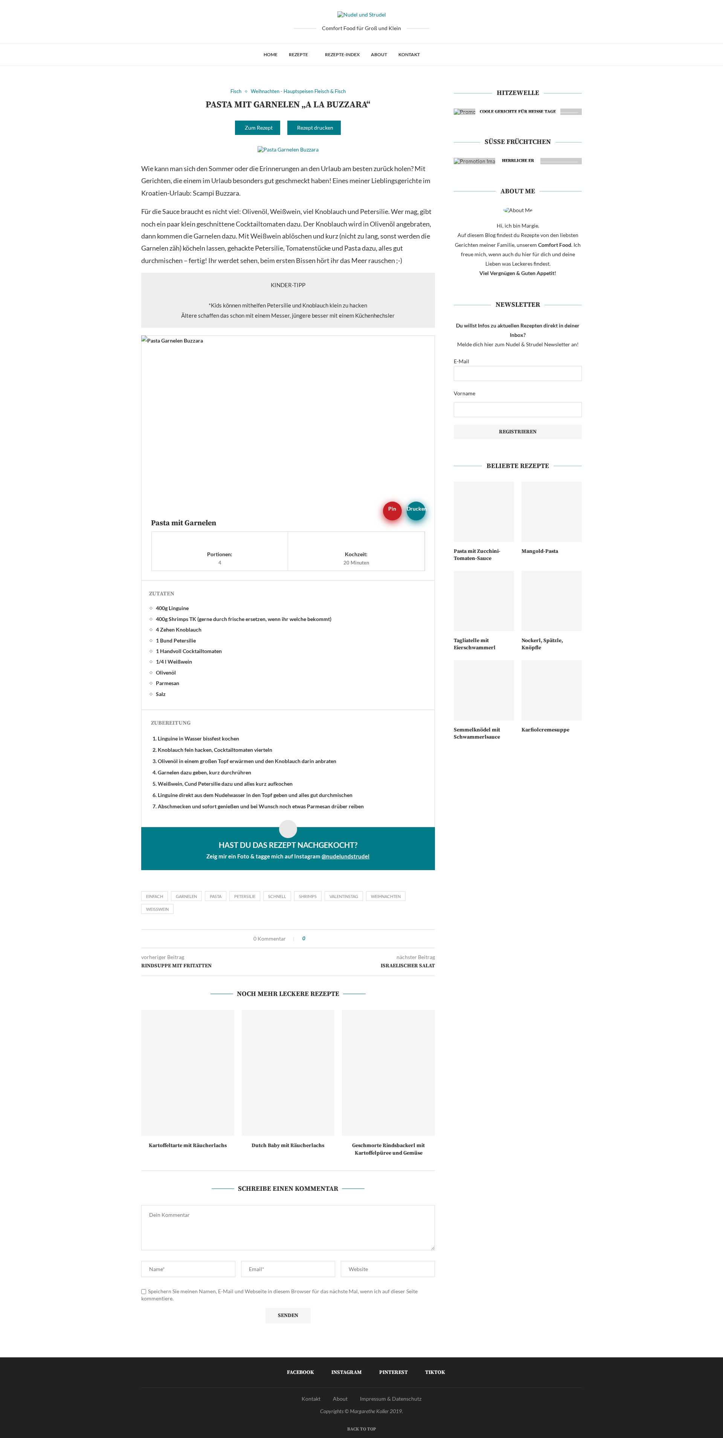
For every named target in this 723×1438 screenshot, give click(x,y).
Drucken (416, 508)
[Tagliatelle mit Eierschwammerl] (484, 601)
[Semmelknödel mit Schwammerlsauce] (484, 690)
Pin (392, 508)
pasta (215, 896)
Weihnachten (386, 896)
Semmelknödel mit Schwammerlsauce (477, 734)
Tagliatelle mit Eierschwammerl (475, 644)
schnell (277, 896)
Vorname (464, 393)
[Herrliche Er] (518, 161)
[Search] (456, 55)
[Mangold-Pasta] (552, 512)
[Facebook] (433, 55)
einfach (154, 896)
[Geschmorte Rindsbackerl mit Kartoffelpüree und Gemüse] (388, 1073)
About (379, 54)
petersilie (244, 896)
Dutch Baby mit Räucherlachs (288, 1145)
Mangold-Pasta (540, 551)
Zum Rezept (259, 127)
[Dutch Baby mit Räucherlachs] (288, 1073)
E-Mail (461, 361)
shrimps (308, 896)
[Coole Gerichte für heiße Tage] (518, 112)
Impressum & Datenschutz (390, 1398)
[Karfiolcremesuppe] (552, 690)
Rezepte (298, 54)
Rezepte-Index (342, 54)
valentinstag (343, 896)
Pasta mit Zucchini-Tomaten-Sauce (477, 555)
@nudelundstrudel (345, 856)
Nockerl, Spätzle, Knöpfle (542, 644)
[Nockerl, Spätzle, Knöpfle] (552, 601)
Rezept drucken (315, 127)
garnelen (186, 896)
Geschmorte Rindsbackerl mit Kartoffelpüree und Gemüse (388, 1149)
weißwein (157, 909)
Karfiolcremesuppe (545, 730)
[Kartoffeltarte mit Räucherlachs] (187, 1073)
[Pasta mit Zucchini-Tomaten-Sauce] (484, 512)
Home (271, 54)
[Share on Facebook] (313, 938)
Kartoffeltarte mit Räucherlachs (188, 1145)
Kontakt (409, 54)
